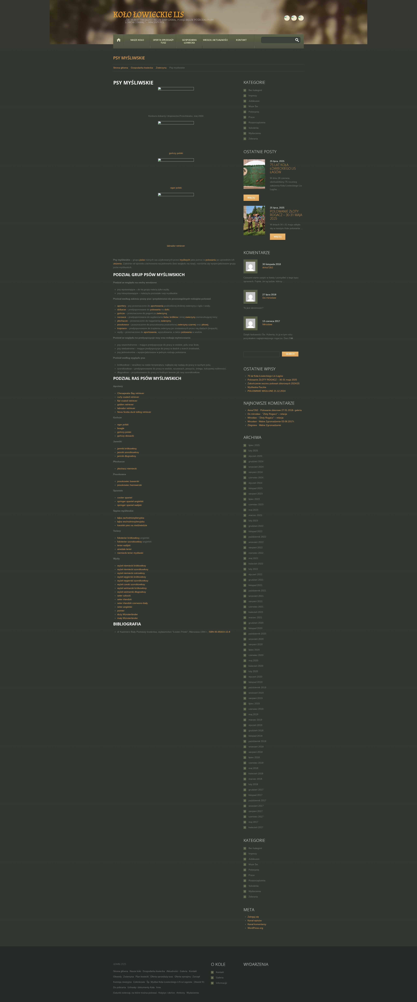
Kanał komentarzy (257, 924)
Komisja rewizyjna (122, 982)
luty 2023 (253, 520)
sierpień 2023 (256, 493)
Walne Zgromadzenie (270, 425)
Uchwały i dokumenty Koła (141, 987)
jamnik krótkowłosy (127, 448)
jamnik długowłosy (126, 456)
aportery (121, 305)
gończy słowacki (125, 435)
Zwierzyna (161, 67)
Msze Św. (253, 106)
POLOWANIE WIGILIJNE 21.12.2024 (267, 391)
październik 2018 (257, 741)
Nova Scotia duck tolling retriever (134, 412)
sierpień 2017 (256, 811)
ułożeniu (117, 263)
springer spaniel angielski (130, 501)
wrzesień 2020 (256, 639)
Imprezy (253, 95)
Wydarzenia (255, 133)
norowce (121, 317)
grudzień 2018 (256, 730)
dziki (167, 309)
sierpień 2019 (256, 698)
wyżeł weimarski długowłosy (131, 592)
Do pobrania (119, 987)
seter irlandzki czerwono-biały (132, 603)
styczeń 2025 (255, 456)
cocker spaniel (124, 497)
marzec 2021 (255, 617)
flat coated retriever (127, 400)
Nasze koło (137, 39)
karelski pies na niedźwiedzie (132, 525)
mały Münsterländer (127, 618)
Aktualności (172, 971)
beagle (120, 428)
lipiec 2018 (254, 757)
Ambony (180, 992)
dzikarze (121, 309)
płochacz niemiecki (127, 468)
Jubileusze (254, 101)
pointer (120, 610)
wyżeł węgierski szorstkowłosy (132, 580)
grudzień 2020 (256, 623)
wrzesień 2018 (256, 746)
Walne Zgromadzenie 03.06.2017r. (277, 421)
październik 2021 (257, 590)
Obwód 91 (199, 982)
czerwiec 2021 (256, 606)
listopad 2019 (255, 682)
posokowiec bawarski (128, 481)
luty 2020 (253, 671)
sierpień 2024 (256, 472)
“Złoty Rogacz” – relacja (274, 414)
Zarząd (196, 976)
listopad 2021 (255, 585)
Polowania (254, 111)
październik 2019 (257, 687)
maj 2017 (253, 822)
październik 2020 (257, 633)
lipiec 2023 (254, 499)
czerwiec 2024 (256, 477)
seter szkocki (124, 595)
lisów (166, 317)
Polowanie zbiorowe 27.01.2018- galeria (281, 410)
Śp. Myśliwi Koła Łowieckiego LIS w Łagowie (169, 982)
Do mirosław (254, 414)
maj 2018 (253, 768)
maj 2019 (253, 714)
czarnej (192, 324)
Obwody (117, 976)
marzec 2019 (255, 719)
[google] (301, 18)
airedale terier (124, 549)
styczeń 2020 (255, 676)
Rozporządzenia (257, 122)
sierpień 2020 (256, 644)
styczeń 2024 (255, 483)
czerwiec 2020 (256, 655)
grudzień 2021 (256, 579)
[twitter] (294, 18)
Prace (252, 117)
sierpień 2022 (256, 547)
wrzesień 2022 (256, 542)
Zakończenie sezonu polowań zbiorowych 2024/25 (274, 383)
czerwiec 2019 (256, 709)
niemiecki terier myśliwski (130, 553)
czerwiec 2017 (256, 816)
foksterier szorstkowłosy (129, 541)
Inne (158, 987)
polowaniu (211, 259)
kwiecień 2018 (256, 773)
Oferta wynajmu (183, 976)
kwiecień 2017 (256, 827)
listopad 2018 (255, 736)
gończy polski (176, 153)
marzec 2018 (255, 779)
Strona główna (118, 40)
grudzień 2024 (256, 461)
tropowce (122, 328)
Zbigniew (252, 425)
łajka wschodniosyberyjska (130, 521)
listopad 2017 (255, 795)
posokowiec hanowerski (129, 485)
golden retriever (125, 404)
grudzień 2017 (256, 789)
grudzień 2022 (256, 526)
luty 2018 (253, 784)
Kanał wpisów (255, 920)
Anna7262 (253, 410)
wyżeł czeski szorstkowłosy (131, 584)
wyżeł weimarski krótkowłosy (132, 588)
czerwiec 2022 (256, 553)
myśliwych (185, 259)
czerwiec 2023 (256, 504)
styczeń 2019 (255, 725)
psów (142, 259)
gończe (121, 313)
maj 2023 (253, 510)
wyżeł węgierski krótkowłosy (131, 577)
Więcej (251, 197)
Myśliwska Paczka (257, 387)
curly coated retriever (128, 397)
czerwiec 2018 (256, 762)
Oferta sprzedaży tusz (163, 41)
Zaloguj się (253, 916)
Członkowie (139, 982)
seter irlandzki (124, 599)
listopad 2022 (255, 531)
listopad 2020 (255, 628)
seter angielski (124, 607)
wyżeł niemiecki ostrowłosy (131, 573)
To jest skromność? (253, 308)
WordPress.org (255, 928)
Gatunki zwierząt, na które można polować (135, 992)
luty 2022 (253, 569)
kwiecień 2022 (256, 563)
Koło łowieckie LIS (148, 14)
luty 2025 (253, 450)
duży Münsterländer (127, 614)
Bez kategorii (255, 90)
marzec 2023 (255, 515)
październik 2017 (257, 800)
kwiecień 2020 (256, 666)
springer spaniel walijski (129, 505)
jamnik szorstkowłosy (128, 452)
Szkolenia (254, 128)
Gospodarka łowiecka (189, 41)
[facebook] (287, 18)
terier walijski (123, 545)
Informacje (221, 983)
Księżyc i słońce (166, 992)
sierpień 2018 (256, 752)
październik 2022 (257, 536)
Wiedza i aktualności (215, 39)
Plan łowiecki (142, 976)
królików (174, 317)
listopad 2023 (255, 488)
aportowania (157, 305)
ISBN (219, 631)
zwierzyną (162, 313)
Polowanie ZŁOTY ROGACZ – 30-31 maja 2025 (286, 215)
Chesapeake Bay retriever (130, 393)
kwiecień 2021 (256, 612)
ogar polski (176, 187)
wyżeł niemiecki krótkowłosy (131, 565)
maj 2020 (253, 660)
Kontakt (241, 39)
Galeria (183, 971)
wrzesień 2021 (256, 596)
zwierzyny (190, 317)
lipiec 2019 (254, 703)
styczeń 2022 (255, 574)
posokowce (123, 324)
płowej (205, 324)
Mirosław (252, 417)
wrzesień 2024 (256, 466)
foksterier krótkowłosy (128, 538)
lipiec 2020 (254, 649)
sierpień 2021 (256, 601)
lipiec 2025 (254, 445)
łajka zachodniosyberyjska (130, 517)
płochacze (122, 320)
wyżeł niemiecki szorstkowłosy (132, 569)
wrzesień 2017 (256, 806)
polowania (155, 309)
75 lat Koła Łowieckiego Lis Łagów (283, 168)
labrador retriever (176, 245)
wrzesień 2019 (256, 692)
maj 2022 (253, 558)
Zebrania (253, 138)
